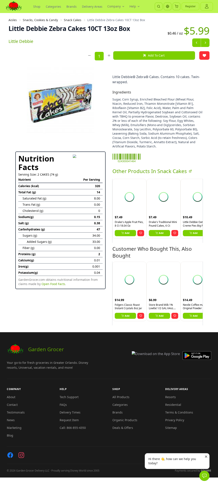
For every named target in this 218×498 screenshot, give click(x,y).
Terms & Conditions (179, 412)
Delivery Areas (92, 6)
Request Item (69, 420)
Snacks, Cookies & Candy (40, 20)
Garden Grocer (46, 349)
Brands (71, 6)
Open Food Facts (53, 284)
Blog (10, 435)
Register (190, 6)
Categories (53, 6)
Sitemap (171, 428)
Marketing (14, 428)
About (11, 397)
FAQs (63, 405)
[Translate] (167, 6)
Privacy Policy (174, 420)
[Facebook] (10, 455)
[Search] (158, 6)
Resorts (170, 397)
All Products (120, 397)
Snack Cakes (72, 20)
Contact (12, 405)
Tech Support (69, 397)
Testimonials (16, 412)
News (11, 420)
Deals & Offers (122, 428)
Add (127, 232)
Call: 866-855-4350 (73, 428)
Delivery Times (70, 412)
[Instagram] (21, 455)
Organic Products (124, 420)
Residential (173, 405)
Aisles (13, 20)
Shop (36, 6)
